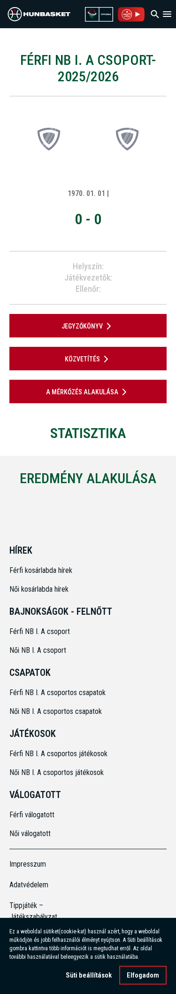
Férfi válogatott (31, 814)
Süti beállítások (89, 975)
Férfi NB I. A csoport (39, 631)
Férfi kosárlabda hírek (40, 570)
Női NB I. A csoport (37, 650)
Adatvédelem (28, 884)
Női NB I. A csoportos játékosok (56, 772)
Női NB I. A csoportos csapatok (56, 711)
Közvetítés (82, 359)
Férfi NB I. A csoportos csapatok (58, 692)
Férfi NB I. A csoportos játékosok (58, 753)
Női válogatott (30, 833)
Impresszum (27, 864)
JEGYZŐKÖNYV (82, 326)
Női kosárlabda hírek (39, 589)
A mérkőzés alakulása (82, 392)
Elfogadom (143, 975)
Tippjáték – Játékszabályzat (29, 911)
